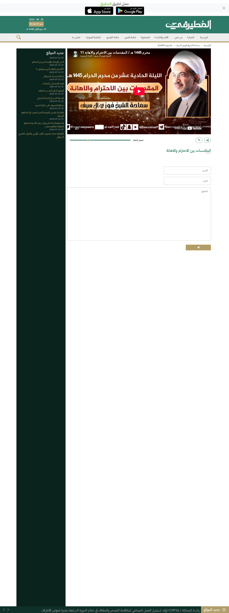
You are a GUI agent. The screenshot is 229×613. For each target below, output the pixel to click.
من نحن (178, 37)
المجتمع (146, 37)
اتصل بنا (76, 37)
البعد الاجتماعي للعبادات (53, 83)
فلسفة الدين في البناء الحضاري (50, 98)
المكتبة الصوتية (93, 37)
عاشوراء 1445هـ (165, 45)
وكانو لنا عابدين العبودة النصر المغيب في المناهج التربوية (43, 114)
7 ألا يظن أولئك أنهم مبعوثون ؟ (50, 69)
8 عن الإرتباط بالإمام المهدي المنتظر (48, 62)
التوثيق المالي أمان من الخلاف (51, 91)
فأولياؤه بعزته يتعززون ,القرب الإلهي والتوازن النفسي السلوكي (41, 135)
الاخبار (191, 37)
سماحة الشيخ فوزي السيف (188, 45)
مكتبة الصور (130, 37)
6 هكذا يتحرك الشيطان (53, 76)
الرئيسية (204, 37)
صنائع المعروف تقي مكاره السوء (49, 105)
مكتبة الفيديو (113, 37)
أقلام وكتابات (162, 37)
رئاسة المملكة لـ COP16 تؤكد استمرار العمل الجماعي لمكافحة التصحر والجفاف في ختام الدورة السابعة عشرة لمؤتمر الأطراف (120, 610)
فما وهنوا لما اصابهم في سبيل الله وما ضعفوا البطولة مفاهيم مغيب (44, 124)
